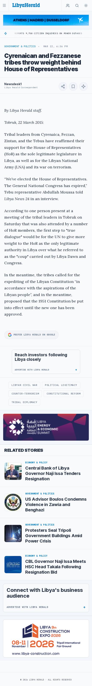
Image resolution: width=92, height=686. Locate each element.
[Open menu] (4, 5)
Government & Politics (20, 46)
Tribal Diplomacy (24, 402)
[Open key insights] (83, 86)
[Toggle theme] (86, 5)
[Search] (77, 5)
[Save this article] (73, 86)
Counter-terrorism (25, 393)
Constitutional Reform (63, 393)
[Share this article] (63, 86)
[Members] (68, 5)
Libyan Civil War (24, 385)
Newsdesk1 (13, 84)
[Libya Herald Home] (26, 5)
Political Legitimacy (61, 385)
